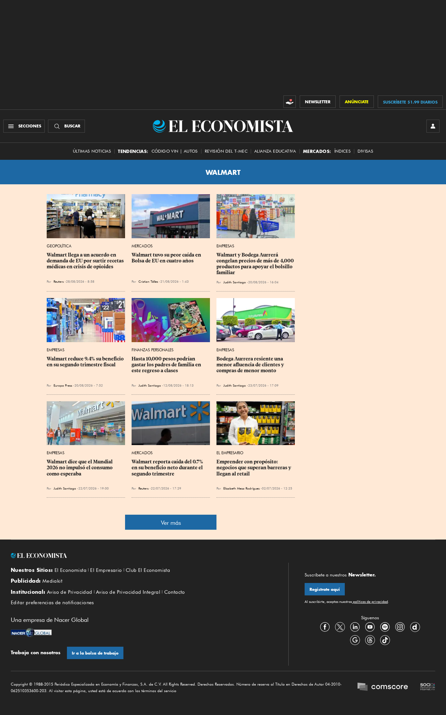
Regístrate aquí (325, 589)
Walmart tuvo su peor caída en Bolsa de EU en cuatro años (167, 258)
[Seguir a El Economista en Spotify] (384, 627)
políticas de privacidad (370, 601)
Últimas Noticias (92, 151)
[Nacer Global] (31, 633)
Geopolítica (59, 245)
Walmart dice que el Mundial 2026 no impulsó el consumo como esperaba (80, 467)
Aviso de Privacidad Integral (128, 592)
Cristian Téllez (148, 281)
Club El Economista (148, 570)
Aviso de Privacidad (69, 592)
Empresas (225, 245)
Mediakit (52, 581)
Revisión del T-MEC (226, 151)
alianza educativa (275, 151)
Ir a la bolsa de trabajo (95, 653)
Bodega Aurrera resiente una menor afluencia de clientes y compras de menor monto (250, 365)
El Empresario (229, 452)
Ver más (171, 522)
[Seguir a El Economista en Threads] (369, 640)
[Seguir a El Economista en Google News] (354, 640)
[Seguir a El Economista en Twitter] (339, 627)
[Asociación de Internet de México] (427, 687)
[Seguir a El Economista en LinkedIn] (354, 627)
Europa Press (63, 385)
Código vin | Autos (174, 151)
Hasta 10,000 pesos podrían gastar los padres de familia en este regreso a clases (167, 365)
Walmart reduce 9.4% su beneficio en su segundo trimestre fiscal (86, 362)
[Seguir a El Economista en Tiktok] (384, 640)
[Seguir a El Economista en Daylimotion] (415, 627)
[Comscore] (383, 687)
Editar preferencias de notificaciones (52, 603)
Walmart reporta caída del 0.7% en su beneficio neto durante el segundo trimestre (168, 467)
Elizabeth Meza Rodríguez (241, 488)
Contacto (174, 592)
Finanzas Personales (152, 349)
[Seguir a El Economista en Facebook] (324, 627)
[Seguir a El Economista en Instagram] (399, 627)
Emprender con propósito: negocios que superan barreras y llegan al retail (254, 467)
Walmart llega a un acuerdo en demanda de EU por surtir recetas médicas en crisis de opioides (86, 261)
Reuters (59, 281)
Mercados (142, 245)
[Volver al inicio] (141, 555)
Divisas (365, 151)
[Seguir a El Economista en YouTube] (369, 627)
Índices (342, 151)
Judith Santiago (234, 282)
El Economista (71, 570)
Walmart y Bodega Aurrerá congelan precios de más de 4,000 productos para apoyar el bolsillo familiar (255, 263)
